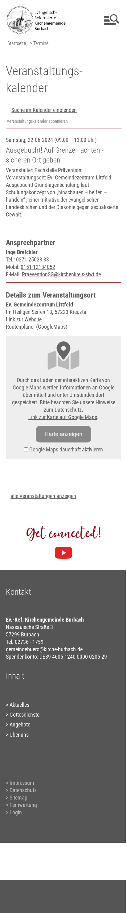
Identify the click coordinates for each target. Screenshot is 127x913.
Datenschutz (23, 790)
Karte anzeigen (63, 434)
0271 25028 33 (32, 259)
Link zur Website (24, 319)
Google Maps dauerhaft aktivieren (65, 449)
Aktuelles (19, 704)
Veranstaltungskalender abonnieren (37, 121)
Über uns (19, 734)
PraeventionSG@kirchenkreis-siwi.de (61, 274)
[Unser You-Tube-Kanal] (63, 553)
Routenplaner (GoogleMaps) (37, 326)
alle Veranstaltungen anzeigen (43, 496)
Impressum (22, 782)
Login (16, 812)
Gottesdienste (24, 714)
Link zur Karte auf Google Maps (62, 417)
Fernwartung (23, 805)
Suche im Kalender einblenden (44, 110)
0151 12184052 (38, 267)
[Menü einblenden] (110, 19)
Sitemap (18, 797)
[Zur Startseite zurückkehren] (38, 8)
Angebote (20, 724)
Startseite (16, 43)
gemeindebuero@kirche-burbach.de (44, 649)
